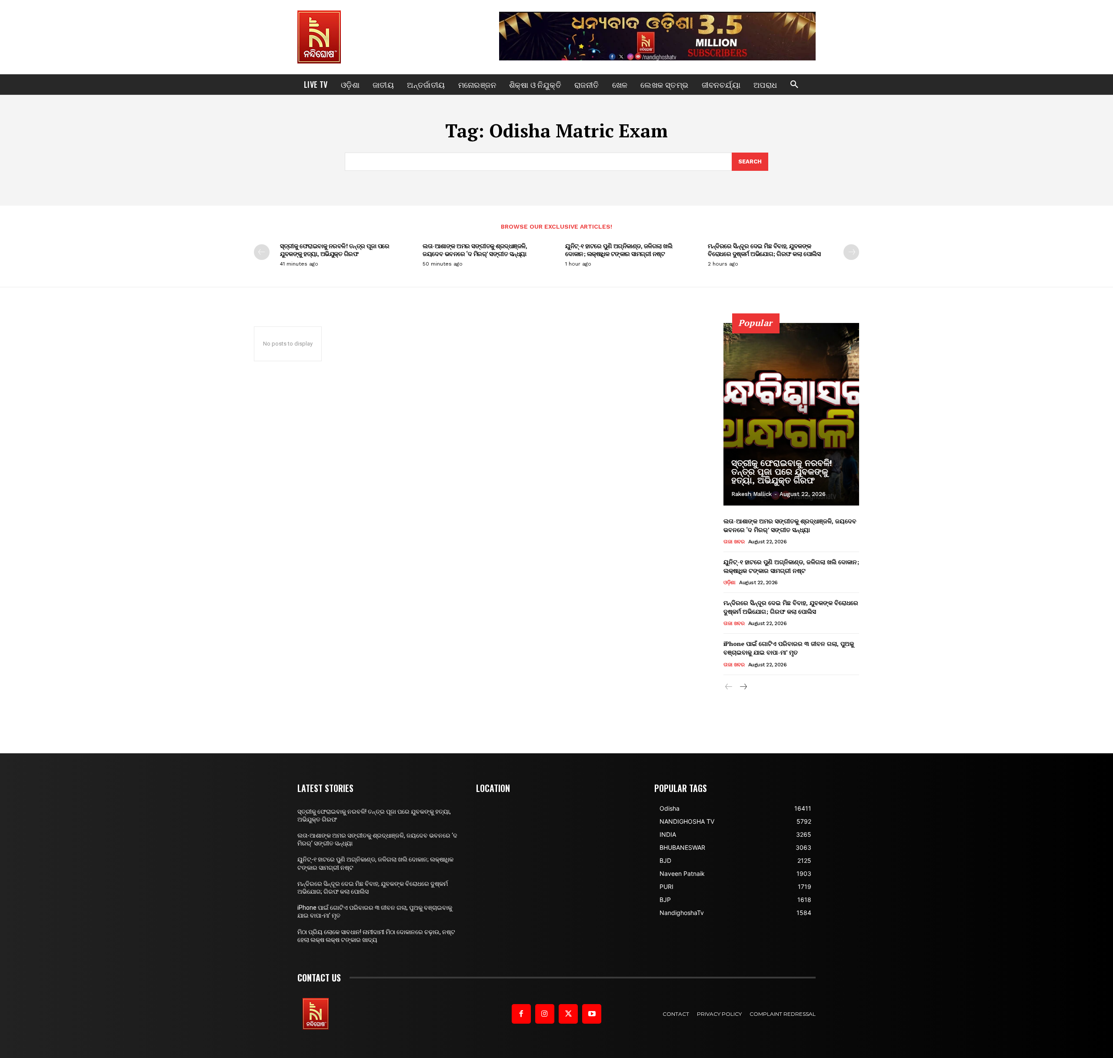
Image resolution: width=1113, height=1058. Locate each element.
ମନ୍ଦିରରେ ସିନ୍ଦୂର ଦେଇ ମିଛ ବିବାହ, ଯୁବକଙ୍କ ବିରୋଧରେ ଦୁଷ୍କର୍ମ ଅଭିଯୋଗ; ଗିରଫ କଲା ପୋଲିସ (764, 250)
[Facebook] (521, 1013)
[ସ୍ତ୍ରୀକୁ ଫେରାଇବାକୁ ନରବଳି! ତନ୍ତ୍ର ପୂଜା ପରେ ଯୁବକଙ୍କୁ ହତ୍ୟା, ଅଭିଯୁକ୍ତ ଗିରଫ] (791, 414)
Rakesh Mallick (751, 494)
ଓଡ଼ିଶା (729, 582)
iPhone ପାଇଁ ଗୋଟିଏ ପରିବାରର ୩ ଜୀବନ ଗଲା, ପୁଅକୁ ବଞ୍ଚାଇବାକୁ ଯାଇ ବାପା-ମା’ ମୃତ (788, 647)
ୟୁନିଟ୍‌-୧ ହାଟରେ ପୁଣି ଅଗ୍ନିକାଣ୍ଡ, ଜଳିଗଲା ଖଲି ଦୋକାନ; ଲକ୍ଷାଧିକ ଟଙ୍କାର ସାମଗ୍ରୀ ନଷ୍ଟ (618, 250)
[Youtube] (591, 1013)
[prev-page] (262, 252)
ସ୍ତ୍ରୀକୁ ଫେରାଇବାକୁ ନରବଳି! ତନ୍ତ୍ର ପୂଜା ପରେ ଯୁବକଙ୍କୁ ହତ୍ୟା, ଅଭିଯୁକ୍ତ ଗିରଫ (335, 250)
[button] (794, 84)
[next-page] (851, 252)
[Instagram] (544, 1013)
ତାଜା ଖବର (733, 542)
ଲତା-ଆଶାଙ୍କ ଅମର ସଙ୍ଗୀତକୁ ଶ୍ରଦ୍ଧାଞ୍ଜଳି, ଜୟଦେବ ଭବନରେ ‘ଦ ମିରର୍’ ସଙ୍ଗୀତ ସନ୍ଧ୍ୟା (475, 250)
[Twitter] (568, 1013)
